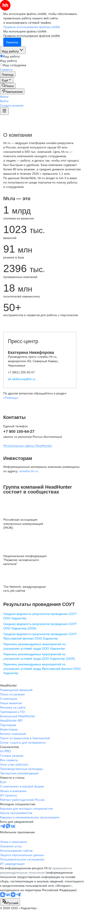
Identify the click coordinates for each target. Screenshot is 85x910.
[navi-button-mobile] (4, 111)
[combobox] (10, 902)
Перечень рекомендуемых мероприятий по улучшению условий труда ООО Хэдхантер (34, 646)
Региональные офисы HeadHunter (27, 445)
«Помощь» (11, 397)
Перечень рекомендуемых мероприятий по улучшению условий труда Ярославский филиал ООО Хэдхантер (42, 668)
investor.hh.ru (28, 471)
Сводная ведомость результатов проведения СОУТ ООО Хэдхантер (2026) (40, 626)
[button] (4, 96)
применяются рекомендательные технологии (36, 870)
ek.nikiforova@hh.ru (22, 379)
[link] (7, 86)
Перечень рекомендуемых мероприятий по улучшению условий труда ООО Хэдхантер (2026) (39, 656)
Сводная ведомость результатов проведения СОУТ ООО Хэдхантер (40, 616)
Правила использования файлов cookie (31, 35)
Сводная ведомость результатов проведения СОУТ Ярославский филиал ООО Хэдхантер (40, 636)
